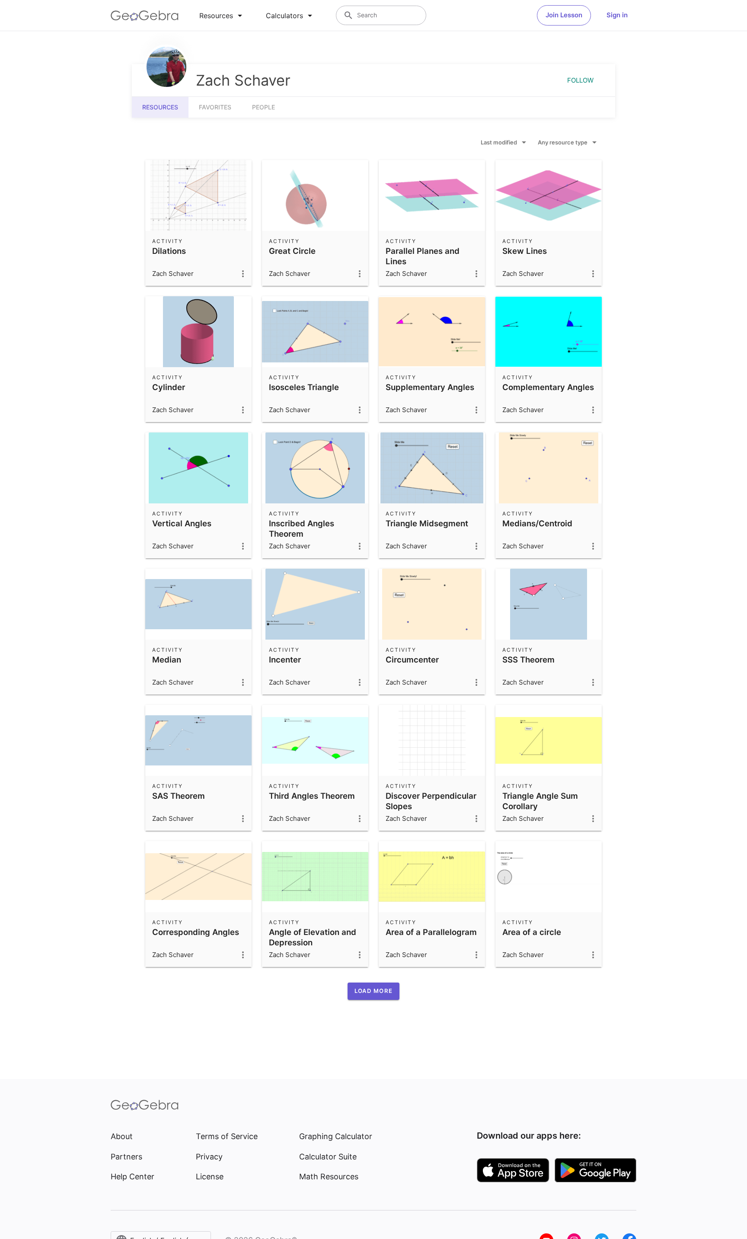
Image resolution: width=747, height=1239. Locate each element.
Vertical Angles (181, 523)
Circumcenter (412, 659)
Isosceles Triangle (304, 387)
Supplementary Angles (430, 387)
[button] (373, 991)
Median (166, 659)
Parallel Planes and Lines (423, 256)
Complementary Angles (548, 387)
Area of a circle (531, 932)
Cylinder (168, 387)
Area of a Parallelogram (431, 932)
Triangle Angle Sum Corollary (540, 801)
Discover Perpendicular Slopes (431, 801)
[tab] (222, 15)
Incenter (285, 659)
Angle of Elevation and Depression (312, 937)
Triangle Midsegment (427, 523)
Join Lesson (564, 15)
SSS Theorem (528, 659)
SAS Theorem (178, 795)
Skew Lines (524, 251)
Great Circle (292, 251)
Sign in (617, 15)
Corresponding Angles (195, 932)
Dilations (169, 251)
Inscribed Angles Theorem (301, 528)
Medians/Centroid (537, 523)
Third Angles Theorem (312, 795)
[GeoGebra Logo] (145, 15)
